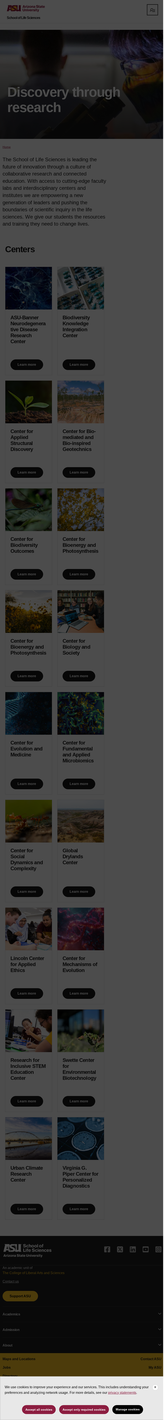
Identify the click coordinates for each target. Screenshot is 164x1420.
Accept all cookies (38, 1409)
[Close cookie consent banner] (155, 1387)
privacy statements (122, 1392)
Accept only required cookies (84, 1409)
